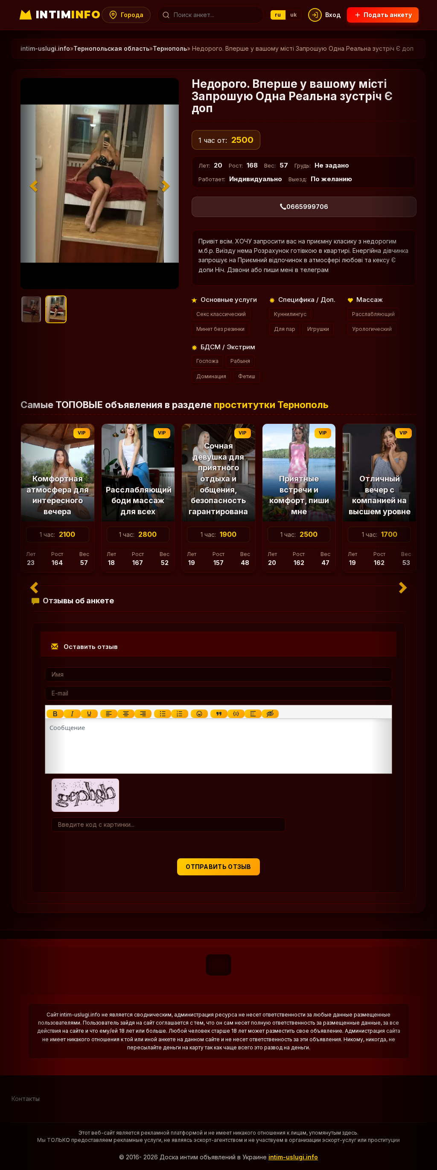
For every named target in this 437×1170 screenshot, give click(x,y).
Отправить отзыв (218, 866)
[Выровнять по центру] (125, 714)
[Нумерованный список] (179, 714)
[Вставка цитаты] (218, 714)
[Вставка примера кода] (236, 714)
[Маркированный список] (162, 714)
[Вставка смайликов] (199, 714)
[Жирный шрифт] (55, 714)
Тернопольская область (111, 48)
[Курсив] (72, 714)
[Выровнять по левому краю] (108, 714)
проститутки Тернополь (271, 404)
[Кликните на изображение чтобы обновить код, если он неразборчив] (85, 794)
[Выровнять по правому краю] (142, 714)
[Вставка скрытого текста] (270, 714)
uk (293, 15)
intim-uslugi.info (293, 1157)
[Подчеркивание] (89, 714)
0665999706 (307, 207)
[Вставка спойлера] (253, 714)
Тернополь (170, 48)
